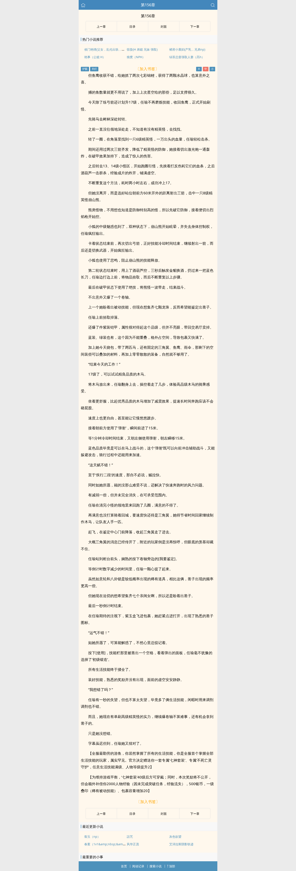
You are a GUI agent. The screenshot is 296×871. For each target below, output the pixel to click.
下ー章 (194, 26)
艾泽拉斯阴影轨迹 (181, 844)
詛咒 (130, 836)
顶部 (172, 866)
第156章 (148, 4)
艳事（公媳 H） (95, 57)
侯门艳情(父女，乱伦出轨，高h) (105, 49)
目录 (132, 26)
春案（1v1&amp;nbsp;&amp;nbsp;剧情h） (114, 844)
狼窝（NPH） (136, 57)
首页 (124, 866)
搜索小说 (156, 866)
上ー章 (101, 26)
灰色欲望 (175, 836)
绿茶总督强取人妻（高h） (187, 57)
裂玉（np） (92, 836)
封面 (164, 26)
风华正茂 (133, 844)
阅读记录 (138, 866)
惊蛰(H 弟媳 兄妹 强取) (142, 49)
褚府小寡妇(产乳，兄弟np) (187, 49)
